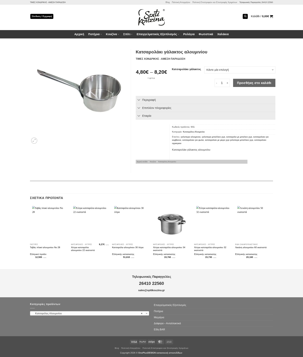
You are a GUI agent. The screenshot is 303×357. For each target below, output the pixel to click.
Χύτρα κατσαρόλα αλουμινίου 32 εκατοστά (210, 249)
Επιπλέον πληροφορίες (156, 107)
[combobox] (89, 313)
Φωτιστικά (206, 34)
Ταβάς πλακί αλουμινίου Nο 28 (45, 247)
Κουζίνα (153, 162)
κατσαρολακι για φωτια (193, 140)
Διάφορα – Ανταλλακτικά (167, 323)
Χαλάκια (223, 34)
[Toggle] (139, 100)
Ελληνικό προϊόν (38, 254)
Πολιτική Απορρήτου (181, 2)
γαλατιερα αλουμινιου (191, 137)
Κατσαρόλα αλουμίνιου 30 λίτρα (127, 247)
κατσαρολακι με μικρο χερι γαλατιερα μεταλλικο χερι (229, 140)
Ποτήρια (94, 34)
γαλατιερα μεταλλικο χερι (213, 137)
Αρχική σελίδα (142, 162)
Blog (168, 2)
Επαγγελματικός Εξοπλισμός (170, 305)
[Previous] (30, 233)
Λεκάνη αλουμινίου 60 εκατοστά (251, 247)
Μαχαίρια (159, 317)
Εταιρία (146, 115)
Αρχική (79, 34)
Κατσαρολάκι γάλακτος (186, 69)
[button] (262, 16)
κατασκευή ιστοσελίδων (169, 352)
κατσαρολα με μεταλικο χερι (239, 137)
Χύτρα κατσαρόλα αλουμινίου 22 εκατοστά (83, 249)
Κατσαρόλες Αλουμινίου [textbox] (88, 313)
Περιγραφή (149, 99)
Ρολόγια (189, 34)
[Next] (272, 233)
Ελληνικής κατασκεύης (123, 254)
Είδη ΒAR (159, 329)
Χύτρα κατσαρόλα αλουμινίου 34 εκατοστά (169, 249)
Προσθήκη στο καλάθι (254, 83)
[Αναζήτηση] (245, 16)
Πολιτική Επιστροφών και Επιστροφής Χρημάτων (214, 2)
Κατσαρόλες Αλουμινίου (194, 132)
